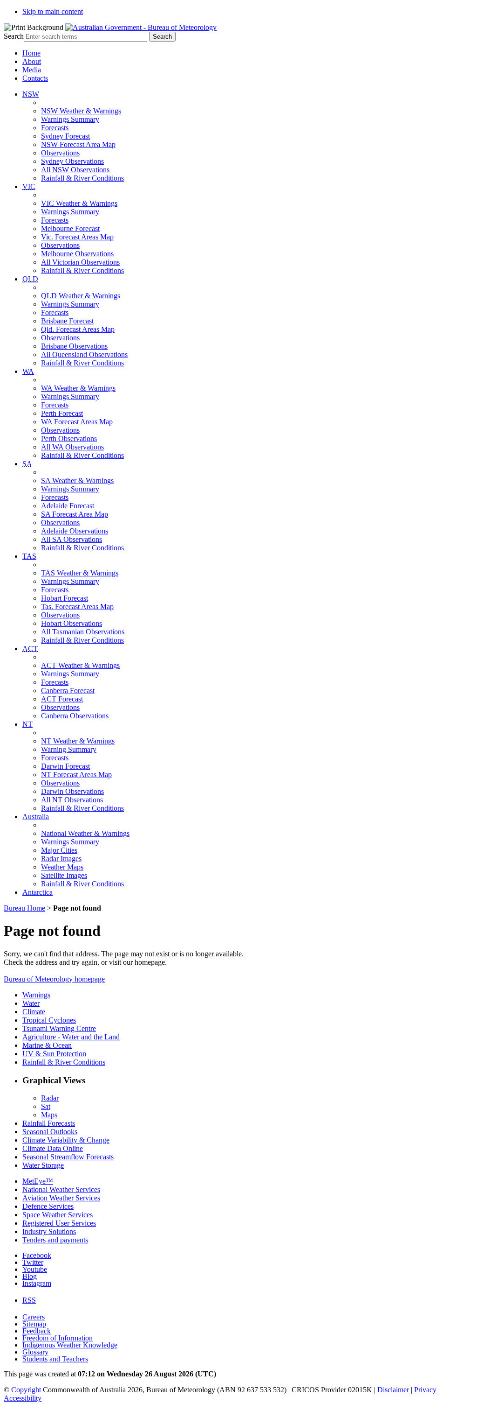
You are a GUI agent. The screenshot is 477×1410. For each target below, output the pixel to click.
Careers (33, 1317)
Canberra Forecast (68, 690)
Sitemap (34, 1324)
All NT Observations (72, 800)
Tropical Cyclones (49, 1020)
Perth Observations (69, 438)
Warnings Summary (70, 119)
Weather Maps (62, 867)
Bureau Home (24, 908)
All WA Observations (72, 447)
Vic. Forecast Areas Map (77, 237)
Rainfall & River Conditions (82, 178)
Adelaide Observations (74, 531)
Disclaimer (393, 1390)
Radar (50, 1098)
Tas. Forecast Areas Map (77, 606)
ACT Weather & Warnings (80, 665)
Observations (60, 153)
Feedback (36, 1331)
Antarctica (37, 892)
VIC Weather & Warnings (79, 203)
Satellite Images (64, 875)
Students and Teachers (55, 1359)
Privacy (425, 1390)
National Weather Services (61, 1189)
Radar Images (61, 859)
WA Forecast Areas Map (77, 422)
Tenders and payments (55, 1240)
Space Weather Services (57, 1215)
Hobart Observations (71, 623)
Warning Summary (68, 749)
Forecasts (54, 128)
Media (31, 70)
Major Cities (59, 850)
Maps (49, 1115)
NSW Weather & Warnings (81, 111)
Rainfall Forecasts (48, 1123)
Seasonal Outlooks (49, 1132)
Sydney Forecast (65, 136)
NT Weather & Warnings (78, 741)
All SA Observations (71, 539)
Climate (33, 1012)
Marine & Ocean (47, 1045)
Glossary (35, 1352)
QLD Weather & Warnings (80, 296)
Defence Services (48, 1206)
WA (28, 371)
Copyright (26, 1390)
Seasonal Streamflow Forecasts (68, 1157)
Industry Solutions (49, 1231)
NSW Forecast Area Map (78, 144)
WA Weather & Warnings (78, 388)
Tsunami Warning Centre (59, 1028)
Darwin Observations (72, 791)
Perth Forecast (62, 413)
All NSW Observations (75, 170)
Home (31, 53)
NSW (30, 94)
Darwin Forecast (65, 766)
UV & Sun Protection (54, 1054)
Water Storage (43, 1165)
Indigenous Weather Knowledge (69, 1345)
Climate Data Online (52, 1148)
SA (27, 464)
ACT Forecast (62, 699)
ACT (30, 648)
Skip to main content (52, 11)
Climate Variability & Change (65, 1140)
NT (27, 724)
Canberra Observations (75, 716)
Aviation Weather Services (61, 1198)
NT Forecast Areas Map (76, 775)
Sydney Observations (72, 161)
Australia (35, 817)
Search (14, 36)
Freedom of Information (57, 1338)
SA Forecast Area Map (74, 514)
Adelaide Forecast (67, 506)
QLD (30, 279)
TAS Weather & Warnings (79, 573)
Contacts (35, 78)
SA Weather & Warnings (77, 480)
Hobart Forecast (64, 598)
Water (31, 1003)
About (31, 61)
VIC (28, 186)
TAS (29, 556)
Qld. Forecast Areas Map (78, 329)
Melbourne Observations (77, 254)
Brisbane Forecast (67, 321)
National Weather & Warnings (85, 833)
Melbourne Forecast (70, 228)
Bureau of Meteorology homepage (54, 979)
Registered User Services (59, 1223)
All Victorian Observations (80, 262)
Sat (45, 1106)
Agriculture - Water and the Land (71, 1037)
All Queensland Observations (84, 354)
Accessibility (22, 1398)
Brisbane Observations (74, 346)
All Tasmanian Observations (82, 632)
